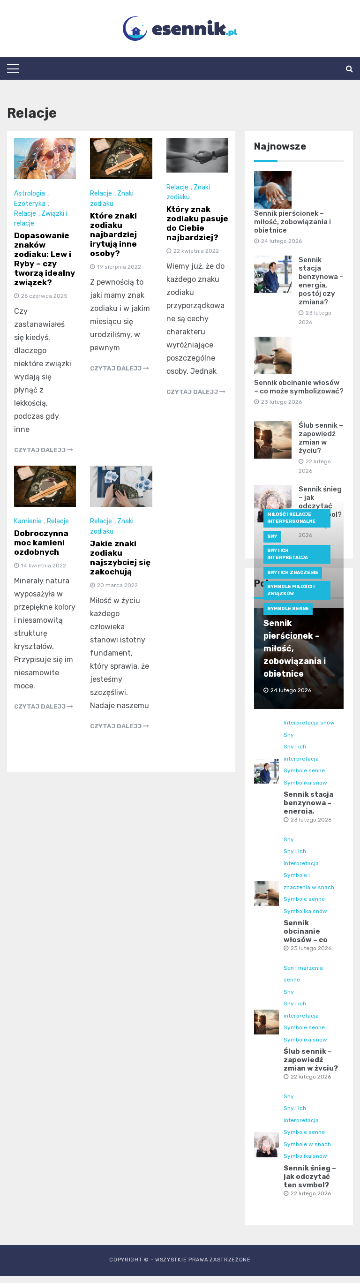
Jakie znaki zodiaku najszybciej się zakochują (120, 557)
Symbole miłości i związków (291, 590)
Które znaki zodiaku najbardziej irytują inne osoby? (113, 234)
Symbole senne (288, 608)
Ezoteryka (29, 204)
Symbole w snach (307, 1144)
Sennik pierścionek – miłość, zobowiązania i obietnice (292, 221)
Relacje (25, 214)
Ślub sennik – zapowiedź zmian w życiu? (321, 438)
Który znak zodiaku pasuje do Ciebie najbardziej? (197, 223)
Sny (272, 536)
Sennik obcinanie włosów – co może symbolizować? (299, 386)
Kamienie (28, 521)
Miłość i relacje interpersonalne (291, 518)
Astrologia (29, 193)
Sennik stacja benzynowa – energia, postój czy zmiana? (321, 281)
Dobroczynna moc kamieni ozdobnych (41, 542)
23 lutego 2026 (311, 819)
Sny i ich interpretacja (287, 554)
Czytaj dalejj (40, 449)
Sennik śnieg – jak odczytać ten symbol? (310, 1176)
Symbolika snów (305, 782)
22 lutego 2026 (311, 1076)
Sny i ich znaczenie (292, 572)
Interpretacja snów (309, 722)
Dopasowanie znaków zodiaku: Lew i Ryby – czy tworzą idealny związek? (44, 259)
